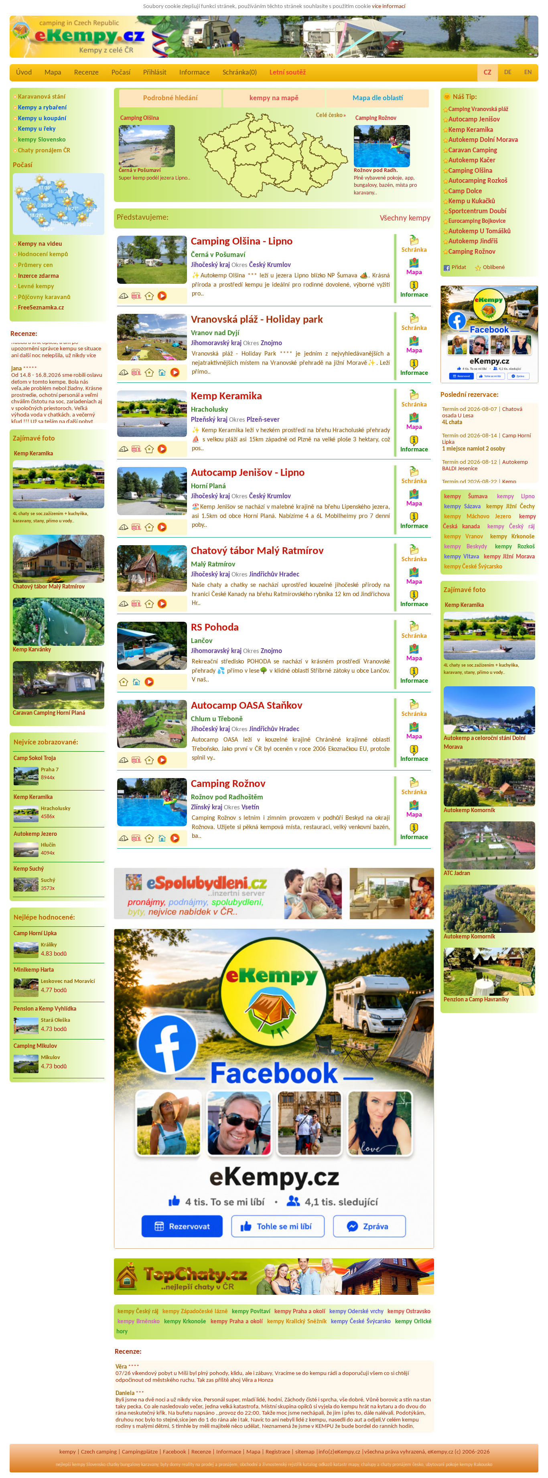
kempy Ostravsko (409, 1312)
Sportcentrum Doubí (477, 211)
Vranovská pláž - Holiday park (257, 320)
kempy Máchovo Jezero (477, 517)
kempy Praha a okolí (299, 1312)
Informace (194, 73)
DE (507, 72)
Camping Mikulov (35, 1046)
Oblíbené (494, 268)
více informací (388, 7)
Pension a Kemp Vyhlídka (45, 1009)
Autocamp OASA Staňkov (246, 706)
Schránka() (240, 73)
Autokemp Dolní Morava (483, 140)
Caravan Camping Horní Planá (49, 713)
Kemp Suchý (29, 869)
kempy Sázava (462, 507)
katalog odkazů (317, 1464)
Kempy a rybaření (42, 108)
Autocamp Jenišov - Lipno (248, 473)
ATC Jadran (457, 874)
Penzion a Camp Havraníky (476, 1000)
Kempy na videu (40, 244)
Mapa (53, 73)
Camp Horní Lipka (35, 934)
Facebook (174, 1452)
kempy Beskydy (465, 547)
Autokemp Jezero (35, 834)
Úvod (24, 73)
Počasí (121, 73)
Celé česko (329, 116)
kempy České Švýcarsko (473, 567)
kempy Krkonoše (512, 537)
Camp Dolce (465, 191)
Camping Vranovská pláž (478, 110)
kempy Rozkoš (515, 547)
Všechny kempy (405, 218)
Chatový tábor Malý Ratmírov (49, 587)
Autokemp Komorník (469, 811)
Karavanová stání (41, 97)
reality (188, 1464)
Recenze (86, 73)
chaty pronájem (396, 1464)
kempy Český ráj (511, 527)
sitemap (305, 1452)
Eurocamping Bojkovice (477, 221)
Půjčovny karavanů (44, 297)
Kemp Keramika (33, 454)
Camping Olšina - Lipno (242, 242)
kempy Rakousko (476, 1464)
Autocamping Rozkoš (478, 181)
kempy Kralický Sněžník (297, 1322)
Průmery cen (35, 265)
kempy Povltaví (251, 1312)
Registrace (278, 1452)
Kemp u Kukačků (472, 201)
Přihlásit (154, 73)
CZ (487, 73)
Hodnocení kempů (43, 254)
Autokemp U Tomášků (480, 231)
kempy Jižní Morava (509, 557)
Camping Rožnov (472, 252)
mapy (353, 1464)
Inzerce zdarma (38, 276)
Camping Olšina (470, 171)
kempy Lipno (516, 497)
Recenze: (23, 334)
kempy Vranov (463, 537)
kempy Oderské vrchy (356, 1312)
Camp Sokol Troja (35, 759)
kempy (67, 1452)
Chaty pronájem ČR (44, 151)
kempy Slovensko (42, 140)
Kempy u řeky (37, 129)
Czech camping (99, 1452)
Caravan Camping (473, 150)
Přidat (459, 268)
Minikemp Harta (34, 970)
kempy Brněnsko (139, 1322)
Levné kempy (36, 286)
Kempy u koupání (42, 118)
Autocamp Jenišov (474, 119)
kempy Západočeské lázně (195, 1312)
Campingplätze (140, 1452)
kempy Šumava (465, 497)
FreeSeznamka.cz (41, 308)
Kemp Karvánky (32, 650)
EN (528, 72)
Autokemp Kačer (472, 160)
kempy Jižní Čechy (510, 507)
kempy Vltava (461, 557)
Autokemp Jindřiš (473, 241)
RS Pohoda (215, 628)
